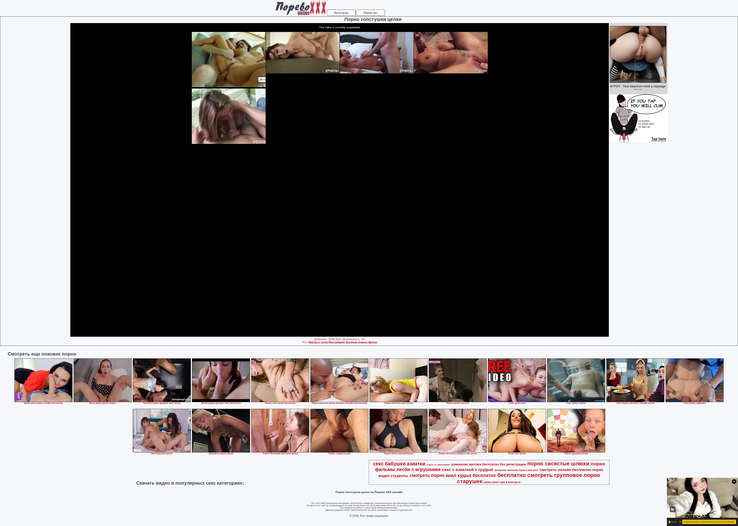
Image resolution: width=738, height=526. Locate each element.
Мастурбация (337, 342)
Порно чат (370, 12)
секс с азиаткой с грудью (467, 469)
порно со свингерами (438, 464)
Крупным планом (356, 342)
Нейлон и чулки (318, 342)
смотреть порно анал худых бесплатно (453, 475)
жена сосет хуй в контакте (502, 482)
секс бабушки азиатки (399, 463)
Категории (341, 12)
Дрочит (372, 342)
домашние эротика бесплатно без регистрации (488, 464)
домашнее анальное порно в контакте (516, 470)
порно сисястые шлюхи (558, 464)
